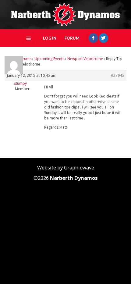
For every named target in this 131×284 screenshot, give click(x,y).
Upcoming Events (49, 58)
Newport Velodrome (85, 58)
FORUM (72, 38)
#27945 (117, 75)
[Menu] (28, 38)
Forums (24, 58)
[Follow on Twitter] (103, 38)
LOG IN (50, 38)
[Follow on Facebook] (93, 38)
